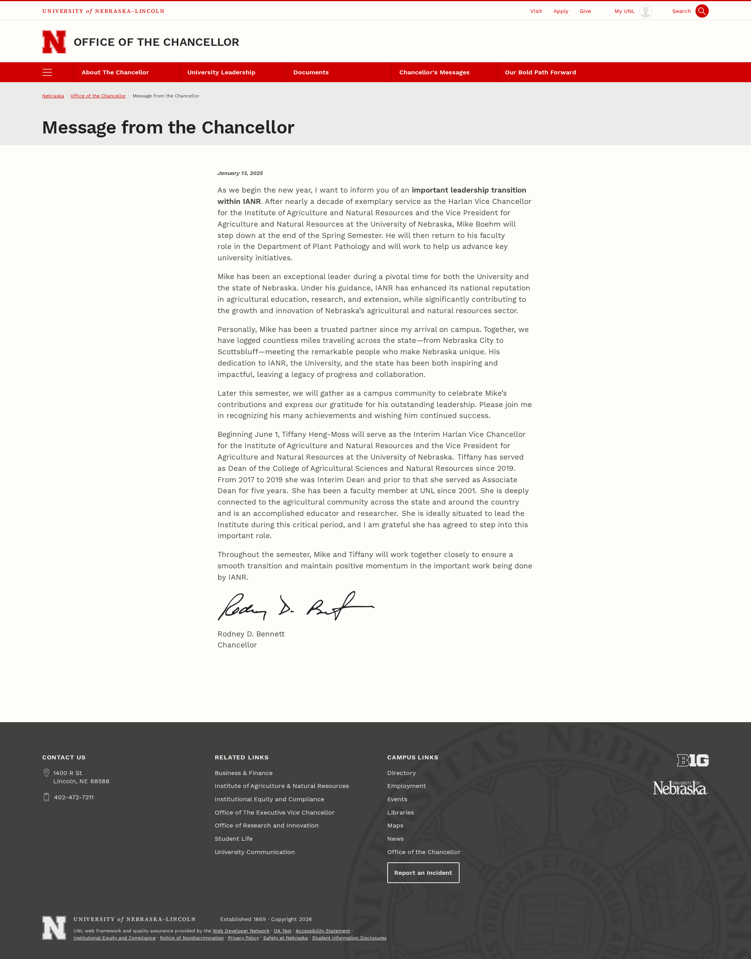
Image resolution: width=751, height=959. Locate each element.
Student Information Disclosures (349, 938)
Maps (395, 825)
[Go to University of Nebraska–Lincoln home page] (54, 42)
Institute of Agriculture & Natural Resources (282, 786)
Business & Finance (244, 773)
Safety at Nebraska (285, 938)
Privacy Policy (243, 938)
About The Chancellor (115, 72)
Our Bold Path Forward (540, 72)
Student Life (234, 838)
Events (397, 799)
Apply (560, 11)
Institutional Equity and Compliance (269, 799)
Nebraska (53, 96)
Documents (311, 72)
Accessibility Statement (323, 931)
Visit (536, 11)
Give (585, 11)
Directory (401, 773)
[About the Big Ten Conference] (693, 760)
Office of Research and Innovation (267, 825)
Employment (406, 786)
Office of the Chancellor (157, 42)
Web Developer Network (241, 931)
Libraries (400, 812)
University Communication (255, 852)
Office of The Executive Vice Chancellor (275, 812)
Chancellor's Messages (434, 72)
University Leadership (221, 72)
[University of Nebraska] (680, 788)
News (395, 838)
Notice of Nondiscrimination (192, 938)
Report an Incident (423, 872)
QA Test (282, 931)
